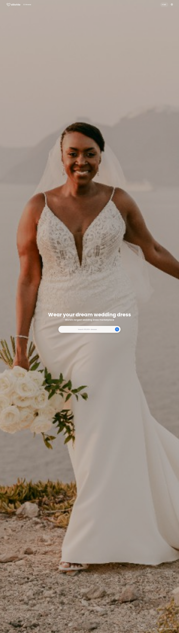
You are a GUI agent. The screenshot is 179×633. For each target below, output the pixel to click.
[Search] (117, 329)
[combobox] (89, 329)
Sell (164, 5)
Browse (28, 5)
